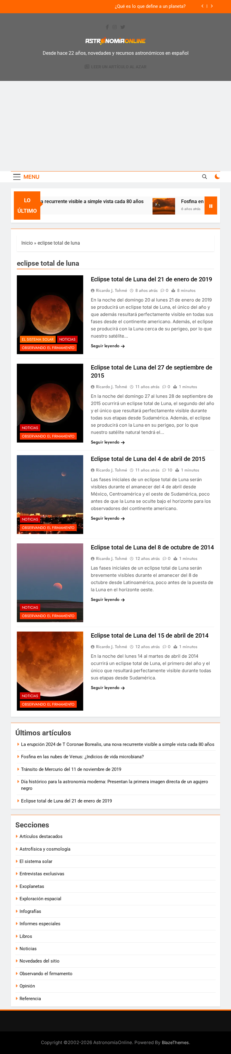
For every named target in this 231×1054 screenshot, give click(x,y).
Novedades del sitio (40, 961)
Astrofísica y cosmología (45, 849)
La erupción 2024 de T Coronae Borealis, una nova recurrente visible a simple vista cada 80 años (117, 744)
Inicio (27, 243)
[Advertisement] (115, 126)
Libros (26, 936)
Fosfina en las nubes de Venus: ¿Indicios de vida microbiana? (82, 756)
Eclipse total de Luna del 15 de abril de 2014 (149, 635)
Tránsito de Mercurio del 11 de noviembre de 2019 (71, 769)
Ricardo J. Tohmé (111, 290)
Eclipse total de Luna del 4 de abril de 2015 (148, 458)
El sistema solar (38, 339)
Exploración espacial (40, 898)
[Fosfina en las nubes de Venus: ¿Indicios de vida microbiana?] (154, 209)
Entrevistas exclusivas (42, 873)
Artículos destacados (41, 836)
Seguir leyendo (105, 346)
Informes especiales (40, 923)
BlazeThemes (175, 1042)
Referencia (30, 998)
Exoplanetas (32, 886)
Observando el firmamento (48, 348)
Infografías (30, 911)
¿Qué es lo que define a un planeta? (150, 6)
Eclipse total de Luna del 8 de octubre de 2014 (152, 547)
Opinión (27, 986)
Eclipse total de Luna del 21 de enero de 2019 (151, 279)
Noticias (67, 339)
